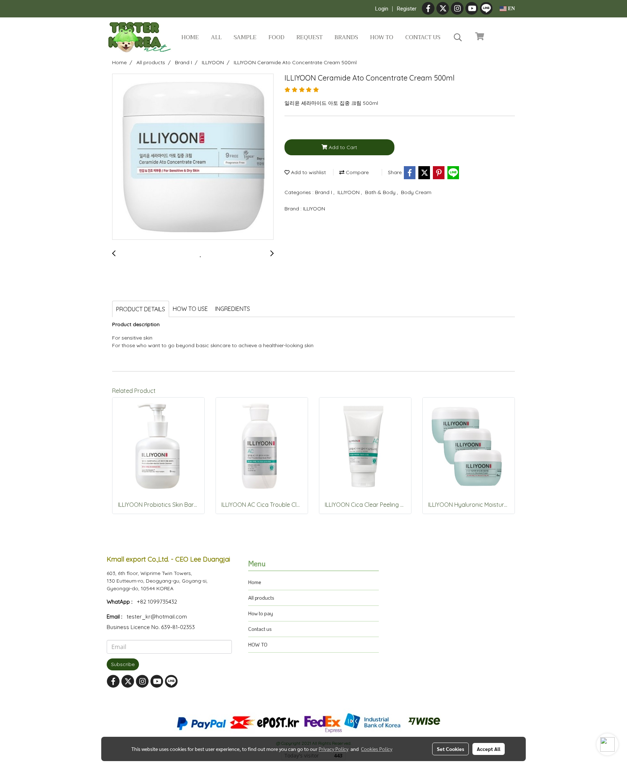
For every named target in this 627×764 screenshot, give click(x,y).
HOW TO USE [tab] (190, 308)
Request (309, 37)
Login (381, 8)
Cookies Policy (376, 748)
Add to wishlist (308, 172)
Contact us (422, 37)
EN (511, 8)
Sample (245, 37)
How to (381, 37)
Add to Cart (342, 147)
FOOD (276, 37)
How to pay (260, 613)
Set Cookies (450, 748)
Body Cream (416, 192)
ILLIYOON (349, 192)
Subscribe (123, 664)
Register (407, 8)
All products (261, 597)
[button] (458, 37)
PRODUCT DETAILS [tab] (140, 309)
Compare (356, 172)
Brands (346, 37)
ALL (216, 37)
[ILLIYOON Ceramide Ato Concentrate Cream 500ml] (192, 157)
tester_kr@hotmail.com (157, 616)
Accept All (488, 748)
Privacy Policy (333, 748)
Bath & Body (381, 192)
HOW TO (257, 644)
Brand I (324, 192)
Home (190, 37)
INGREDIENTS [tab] (232, 308)
